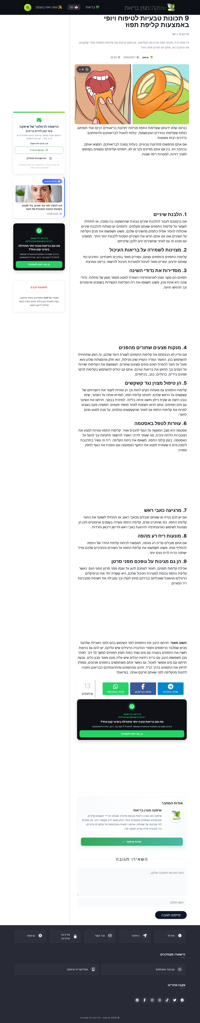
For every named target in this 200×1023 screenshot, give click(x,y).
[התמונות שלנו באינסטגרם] (152, 1000)
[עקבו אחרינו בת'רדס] (160, 1000)
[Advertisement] (132, 184)
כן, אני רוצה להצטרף (132, 733)
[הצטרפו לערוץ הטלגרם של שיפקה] (182, 1000)
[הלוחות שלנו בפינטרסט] (137, 1000)
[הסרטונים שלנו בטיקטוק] (167, 1000)
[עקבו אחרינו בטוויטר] (175, 1000)
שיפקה (145, 57)
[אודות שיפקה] (176, 815)
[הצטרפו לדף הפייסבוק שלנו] (145, 1000)
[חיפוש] (27, 7)
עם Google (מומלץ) (36, 158)
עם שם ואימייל (37, 150)
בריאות (48, 297)
